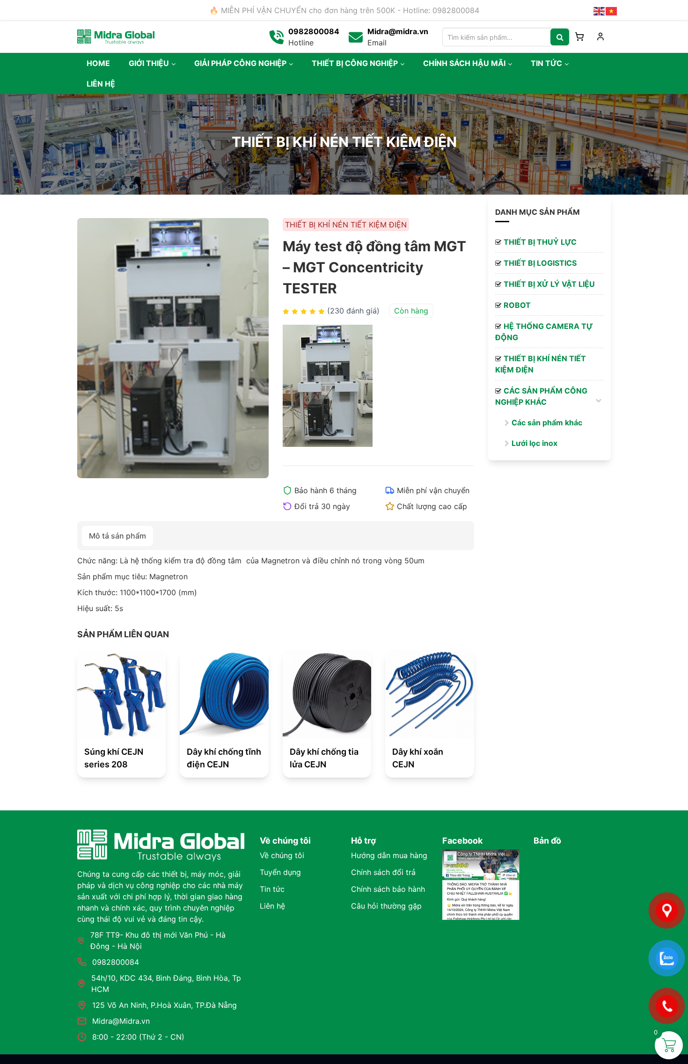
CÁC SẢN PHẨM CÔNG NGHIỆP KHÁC (541, 396)
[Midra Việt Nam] (115, 36)
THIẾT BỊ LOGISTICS (540, 263)
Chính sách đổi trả (383, 872)
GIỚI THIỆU (149, 63)
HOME (98, 63)
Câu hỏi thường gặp (386, 906)
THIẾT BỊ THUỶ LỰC (540, 242)
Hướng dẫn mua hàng (389, 855)
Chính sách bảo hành (388, 889)
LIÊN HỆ (101, 83)
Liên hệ (272, 906)
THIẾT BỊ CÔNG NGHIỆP (355, 63)
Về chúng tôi (282, 855)
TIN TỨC (546, 63)
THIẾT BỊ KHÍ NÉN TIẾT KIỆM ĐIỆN (540, 364)
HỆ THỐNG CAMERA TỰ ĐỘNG (544, 331)
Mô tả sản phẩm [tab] (117, 535)
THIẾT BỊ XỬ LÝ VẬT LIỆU (549, 284)
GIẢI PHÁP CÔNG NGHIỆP (240, 63)
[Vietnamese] (612, 10)
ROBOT (517, 305)
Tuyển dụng (280, 872)
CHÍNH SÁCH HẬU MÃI (464, 63)
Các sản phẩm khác (547, 422)
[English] (599, 10)
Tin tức (272, 889)
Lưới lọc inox (534, 443)
